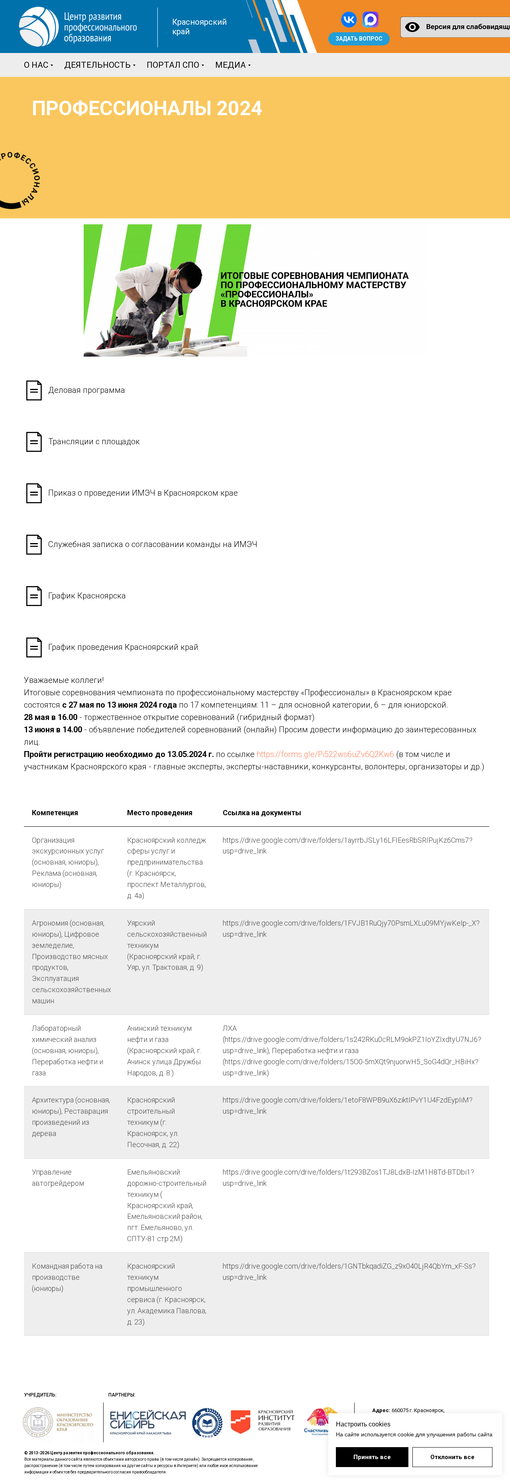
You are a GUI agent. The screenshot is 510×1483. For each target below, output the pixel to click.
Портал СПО (173, 65)
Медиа (230, 65)
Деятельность (97, 65)
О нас (36, 65)
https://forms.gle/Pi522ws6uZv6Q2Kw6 (325, 754)
